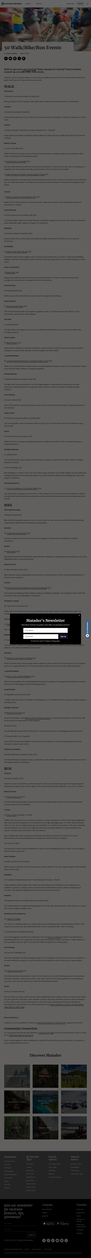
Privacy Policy (56, 641)
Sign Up (63, 636)
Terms (48, 641)
